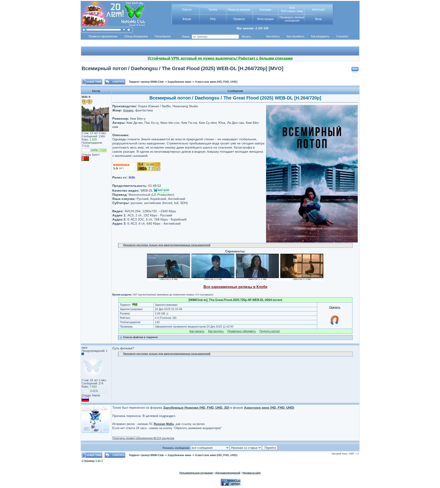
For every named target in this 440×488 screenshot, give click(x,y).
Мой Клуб (318, 9)
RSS (292, 8)
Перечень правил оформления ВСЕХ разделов (143, 438)
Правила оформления (103, 36)
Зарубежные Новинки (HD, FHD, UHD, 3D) (196, 407)
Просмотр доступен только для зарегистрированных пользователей (166, 245)
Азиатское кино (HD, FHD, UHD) (216, 81)
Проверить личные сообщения (292, 19)
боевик (128, 110)
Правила (239, 19)
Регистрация (265, 19)
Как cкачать (197, 331)
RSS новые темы (292, 11)
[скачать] (124, 29)
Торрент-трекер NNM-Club (146, 81)
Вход (318, 19)
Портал (187, 9)
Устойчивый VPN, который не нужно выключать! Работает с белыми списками (220, 58)
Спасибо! (342, 36)
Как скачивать (295, 36)
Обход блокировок (136, 36)
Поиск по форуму (239, 9)
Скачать (334, 307)
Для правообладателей (227, 472)
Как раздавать (320, 36)
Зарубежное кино (179, 81)
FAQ (212, 19)
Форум (186, 19)
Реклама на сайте (251, 472)
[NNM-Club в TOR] (231, 485)
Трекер (212, 9)
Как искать (273, 36)
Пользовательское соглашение (196, 472)
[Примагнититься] (334, 324)
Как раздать (216, 331)
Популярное (162, 36)
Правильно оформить (241, 331)
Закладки (265, 9)
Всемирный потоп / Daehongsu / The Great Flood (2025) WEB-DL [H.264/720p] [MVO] (182, 68)
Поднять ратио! (269, 331)
